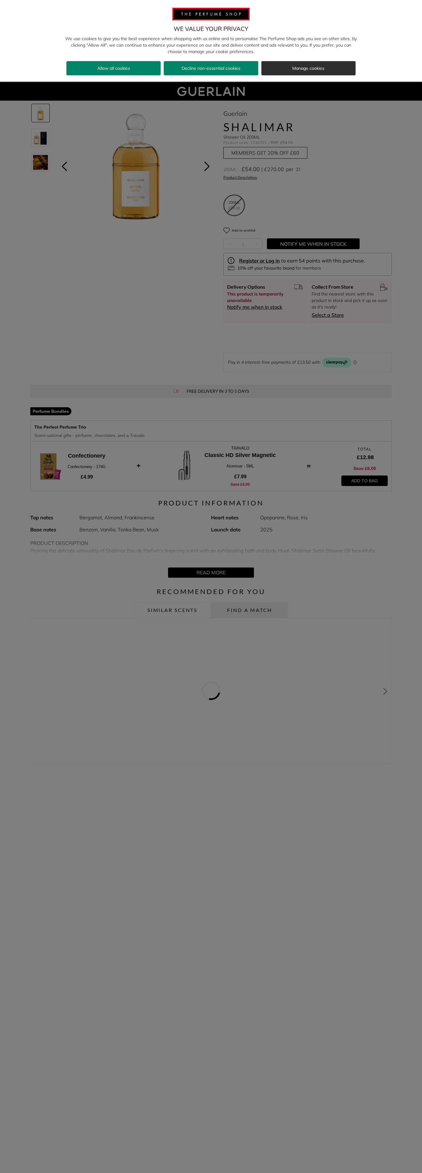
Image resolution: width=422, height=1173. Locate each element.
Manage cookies (308, 68)
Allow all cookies (113, 68)
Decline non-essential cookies (211, 68)
